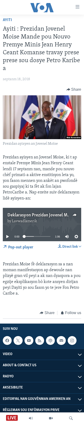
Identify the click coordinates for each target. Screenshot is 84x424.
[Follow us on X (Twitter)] (18, 340)
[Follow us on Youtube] (28, 340)
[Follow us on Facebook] (7, 340)
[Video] (51, 418)
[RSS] (39, 340)
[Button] (73, 90)
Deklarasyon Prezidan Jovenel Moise (41, 215)
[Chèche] (71, 418)
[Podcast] (50, 340)
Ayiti (7, 20)
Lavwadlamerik (24, 221)
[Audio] (31, 418)
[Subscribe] (61, 340)
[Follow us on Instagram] (72, 340)
